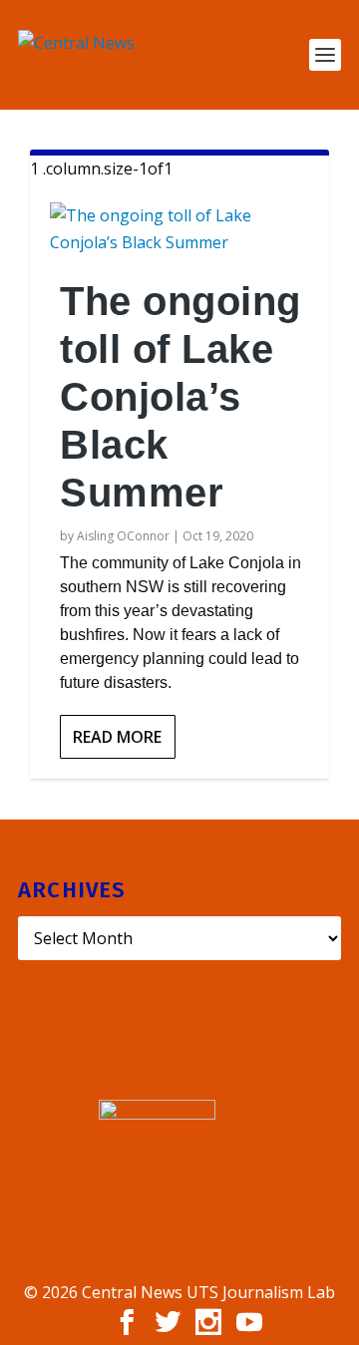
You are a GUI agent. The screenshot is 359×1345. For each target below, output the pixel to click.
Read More (117, 737)
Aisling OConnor (123, 535)
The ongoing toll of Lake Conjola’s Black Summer (180, 396)
